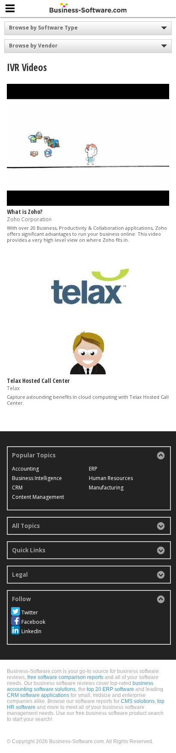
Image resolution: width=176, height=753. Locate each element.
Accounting (25, 468)
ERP (93, 468)
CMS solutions (138, 701)
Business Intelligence (37, 478)
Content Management (38, 497)
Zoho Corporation (29, 219)
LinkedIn (31, 631)
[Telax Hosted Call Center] (88, 372)
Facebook (33, 622)
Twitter (29, 612)
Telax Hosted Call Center (38, 380)
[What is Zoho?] (88, 204)
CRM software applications (38, 695)
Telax (13, 388)
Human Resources (111, 478)
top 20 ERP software (110, 689)
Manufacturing (106, 487)
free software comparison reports (65, 677)
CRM (17, 487)
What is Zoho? (24, 212)
